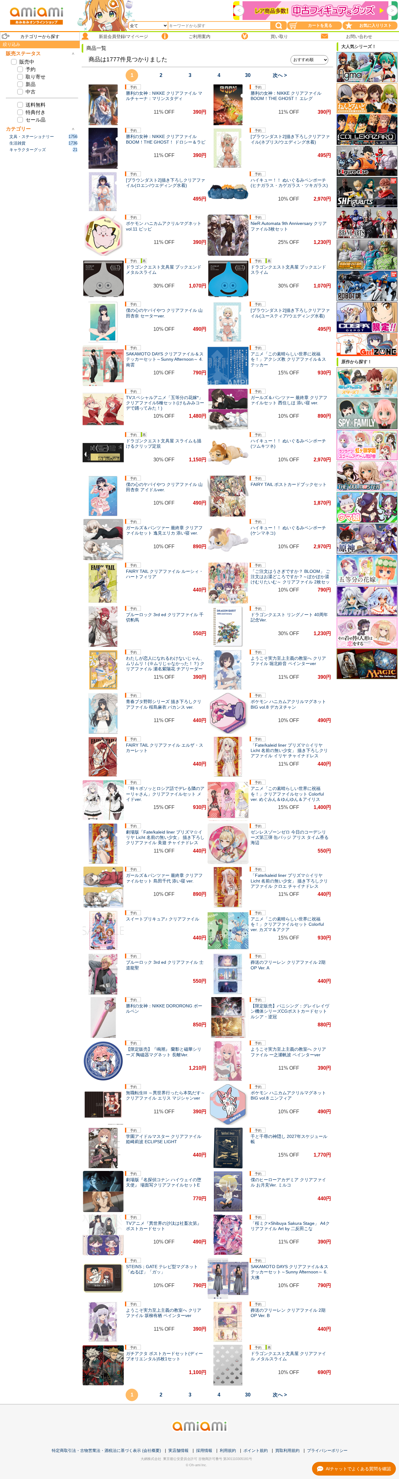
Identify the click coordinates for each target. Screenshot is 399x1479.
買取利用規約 (287, 1450)
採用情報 (204, 1450)
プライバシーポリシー (327, 1450)
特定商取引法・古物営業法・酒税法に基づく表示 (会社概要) (106, 1450)
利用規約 (228, 1450)
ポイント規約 (255, 1450)
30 (248, 75)
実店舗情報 (178, 1450)
